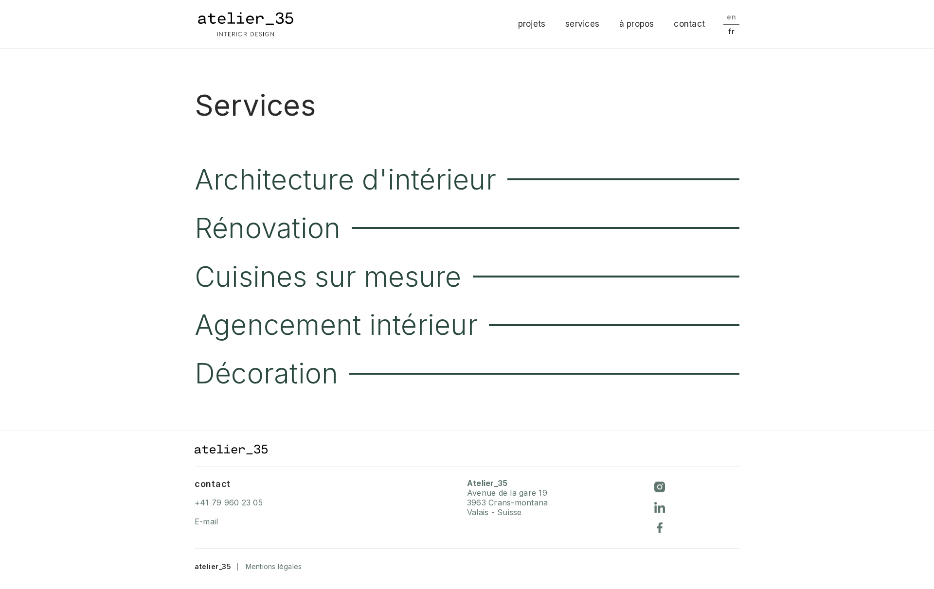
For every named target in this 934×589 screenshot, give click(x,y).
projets (532, 24)
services (582, 24)
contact (689, 24)
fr (731, 31)
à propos (636, 24)
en (731, 17)
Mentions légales (274, 566)
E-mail (206, 521)
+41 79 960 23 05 (229, 502)
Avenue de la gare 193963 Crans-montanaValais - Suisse (507, 497)
